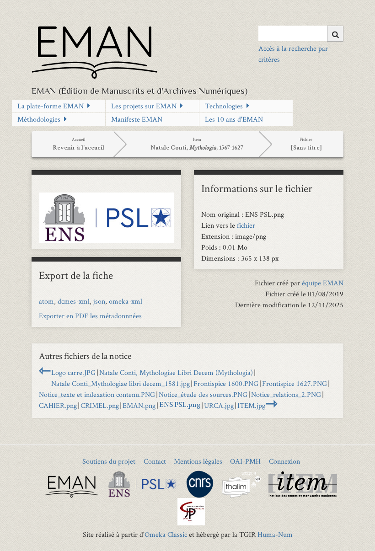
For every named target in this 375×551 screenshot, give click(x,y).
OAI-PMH (245, 461)
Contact (155, 461)
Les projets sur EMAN (144, 106)
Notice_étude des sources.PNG (203, 394)
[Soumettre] (335, 34)
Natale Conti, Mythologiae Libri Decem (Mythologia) (176, 372)
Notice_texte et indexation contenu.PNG (97, 394)
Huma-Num (275, 534)
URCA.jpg (219, 405)
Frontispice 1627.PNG (294, 383)
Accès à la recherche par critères (293, 53)
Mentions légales (198, 461)
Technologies (224, 106)
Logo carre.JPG (73, 372)
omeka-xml (125, 301)
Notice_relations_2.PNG (286, 394)
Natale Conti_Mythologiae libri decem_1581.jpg (120, 383)
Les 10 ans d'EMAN (234, 119)
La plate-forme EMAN (50, 106)
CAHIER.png (58, 405)
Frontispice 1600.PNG (225, 383)
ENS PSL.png (179, 405)
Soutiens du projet (108, 461)
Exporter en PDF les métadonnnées (90, 316)
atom (46, 301)
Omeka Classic (166, 534)
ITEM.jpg (251, 405)
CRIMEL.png (99, 405)
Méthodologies (38, 119)
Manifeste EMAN (136, 119)
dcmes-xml (74, 301)
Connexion (284, 461)
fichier (246, 225)
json (99, 301)
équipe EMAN (322, 283)
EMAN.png (139, 405)
